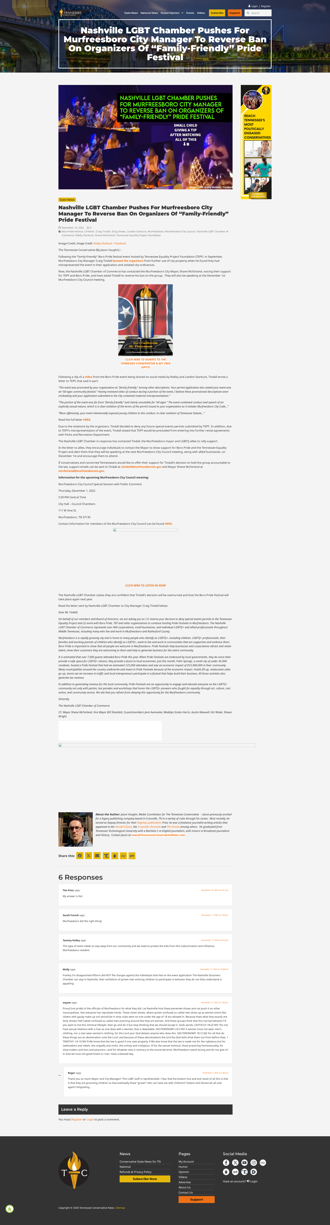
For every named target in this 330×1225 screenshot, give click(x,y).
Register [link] (76, 1119)
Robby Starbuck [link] (84, 235)
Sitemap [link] (120, 1207)
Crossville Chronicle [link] (149, 827)
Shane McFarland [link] (105, 235)
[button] (79, 855)
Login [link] (90, 1119)
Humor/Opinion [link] (170, 12)
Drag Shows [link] (119, 231)
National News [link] (149, 12)
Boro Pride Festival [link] (72, 231)
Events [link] (190, 12)
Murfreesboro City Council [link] (180, 231)
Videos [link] (201, 12)
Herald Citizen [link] (123, 827)
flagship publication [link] (149, 822)
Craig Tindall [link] (103, 231)
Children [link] (89, 231)
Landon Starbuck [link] (136, 231)
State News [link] (131, 12)
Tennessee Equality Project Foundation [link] (138, 235)
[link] (10, 1209)
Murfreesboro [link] (156, 231)
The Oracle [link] (173, 827)
